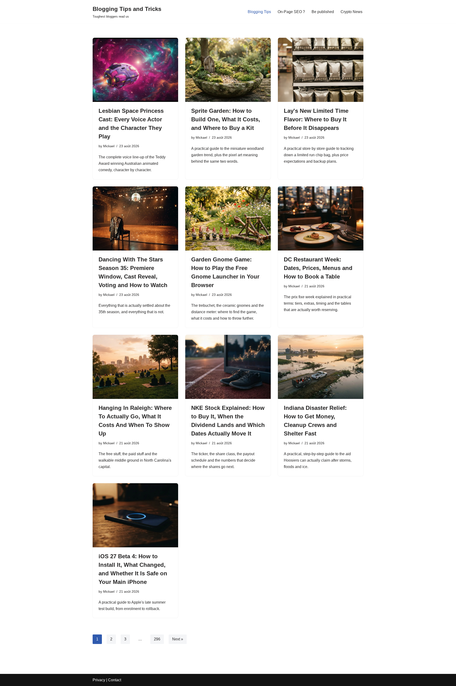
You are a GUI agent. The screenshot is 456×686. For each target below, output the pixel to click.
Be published (323, 12)
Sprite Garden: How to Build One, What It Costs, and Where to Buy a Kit (225, 119)
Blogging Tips (259, 12)
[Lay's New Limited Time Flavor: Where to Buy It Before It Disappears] (320, 70)
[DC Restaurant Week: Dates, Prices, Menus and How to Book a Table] (320, 218)
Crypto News (351, 12)
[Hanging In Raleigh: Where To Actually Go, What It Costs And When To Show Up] (135, 367)
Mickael (108, 146)
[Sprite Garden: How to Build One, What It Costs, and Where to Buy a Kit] (228, 70)
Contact (114, 680)
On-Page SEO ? (291, 12)
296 (157, 639)
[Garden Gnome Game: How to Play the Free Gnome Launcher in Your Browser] (228, 218)
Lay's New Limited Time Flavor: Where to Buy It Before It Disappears (316, 119)
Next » (177, 639)
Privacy (99, 680)
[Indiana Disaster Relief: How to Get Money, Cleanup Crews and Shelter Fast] (320, 367)
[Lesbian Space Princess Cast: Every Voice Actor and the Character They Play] (135, 70)
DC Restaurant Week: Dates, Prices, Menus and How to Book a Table (318, 268)
